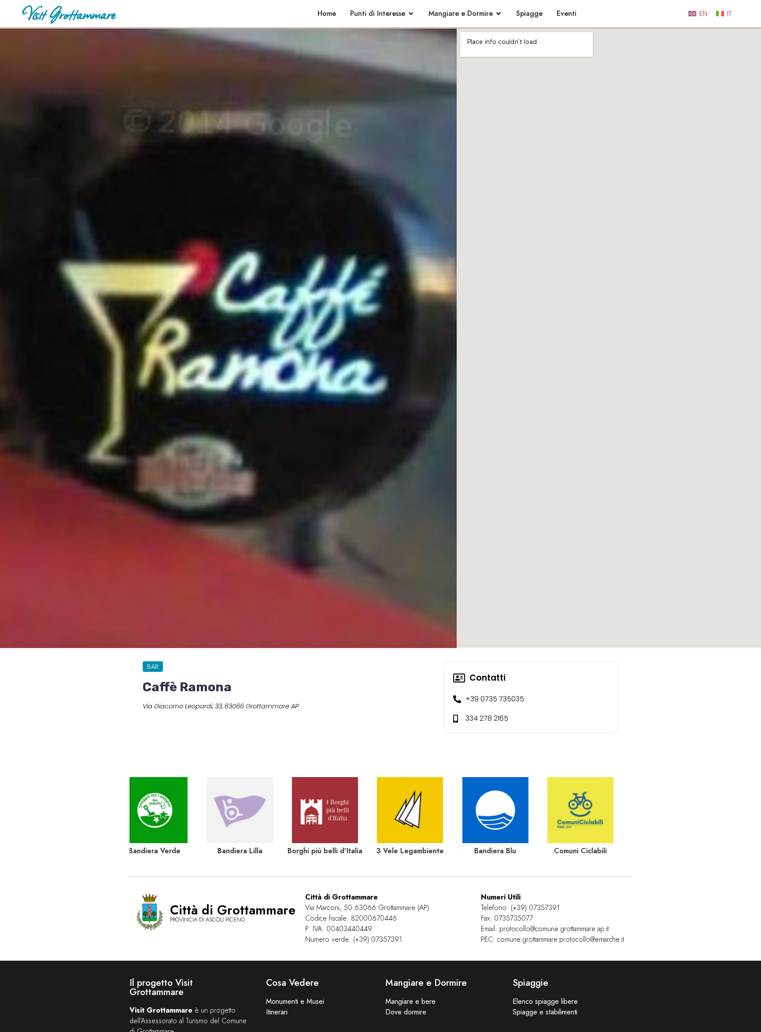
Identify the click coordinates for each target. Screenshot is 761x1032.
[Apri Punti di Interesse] (410, 13)
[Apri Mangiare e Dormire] (498, 13)
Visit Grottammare (68, 13)
